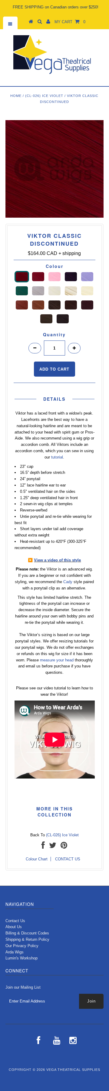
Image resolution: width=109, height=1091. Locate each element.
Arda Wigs (14, 952)
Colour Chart (37, 859)
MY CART (69, 22)
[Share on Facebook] (43, 846)
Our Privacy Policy (21, 945)
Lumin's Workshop (21, 958)
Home (15, 96)
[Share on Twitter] (52, 846)
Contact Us (15, 920)
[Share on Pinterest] (64, 846)
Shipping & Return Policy (27, 939)
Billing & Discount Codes (27, 933)
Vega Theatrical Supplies (73, 1069)
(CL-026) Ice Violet (44, 96)
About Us (13, 927)
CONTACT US (67, 859)
